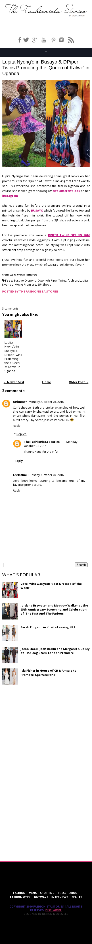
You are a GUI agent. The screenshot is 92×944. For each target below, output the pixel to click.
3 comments (10, 308)
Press (62, 893)
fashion (73, 280)
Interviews (59, 897)
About (74, 893)
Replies (22, 434)
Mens (33, 893)
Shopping (47, 893)
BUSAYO (37, 210)
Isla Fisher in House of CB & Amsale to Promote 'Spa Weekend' (49, 672)
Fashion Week (20, 897)
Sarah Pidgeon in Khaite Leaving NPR (48, 627)
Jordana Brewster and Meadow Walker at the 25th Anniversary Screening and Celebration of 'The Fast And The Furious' (54, 609)
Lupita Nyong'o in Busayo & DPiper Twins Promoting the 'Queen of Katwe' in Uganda (45, 67)
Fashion (19, 893)
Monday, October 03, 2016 (46, 402)
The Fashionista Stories (42, 442)
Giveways (41, 897)
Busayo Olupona (25, 280)
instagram (10, 196)
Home (46, 382)
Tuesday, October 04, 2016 (46, 475)
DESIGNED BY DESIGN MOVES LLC (45, 914)
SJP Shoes (44, 284)
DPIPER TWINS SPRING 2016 (69, 235)
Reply (17, 426)
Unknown (20, 402)
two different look (66, 191)
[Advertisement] (35, 721)
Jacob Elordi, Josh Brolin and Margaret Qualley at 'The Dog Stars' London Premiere (55, 651)
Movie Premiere (25, 284)
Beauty (76, 897)
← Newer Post (14, 382)
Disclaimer (53, 910)
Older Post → (78, 382)
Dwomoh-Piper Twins (52, 280)
